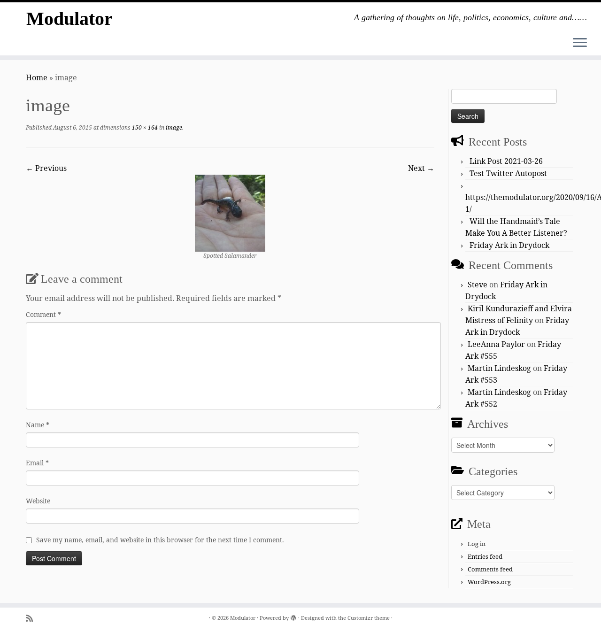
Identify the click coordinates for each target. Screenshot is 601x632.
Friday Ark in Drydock (509, 245)
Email (37, 462)
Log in (476, 544)
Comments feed (490, 569)
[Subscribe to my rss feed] (32, 618)
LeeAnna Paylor (496, 344)
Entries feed (485, 556)
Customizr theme (368, 617)
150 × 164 (144, 127)
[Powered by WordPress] (293, 616)
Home (36, 77)
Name (37, 424)
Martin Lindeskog (499, 368)
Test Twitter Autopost (508, 173)
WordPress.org (489, 582)
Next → (421, 168)
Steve (477, 284)
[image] (230, 212)
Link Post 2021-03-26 (506, 161)
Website (38, 500)
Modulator (69, 18)
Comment (43, 314)
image (173, 127)
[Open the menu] (580, 43)
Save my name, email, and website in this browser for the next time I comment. (160, 539)
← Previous (46, 168)
